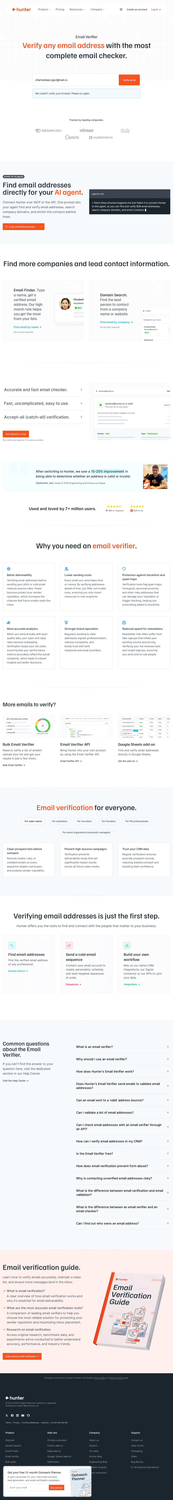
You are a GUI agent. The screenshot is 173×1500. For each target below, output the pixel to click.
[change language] (121, 9)
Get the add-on (126, 761)
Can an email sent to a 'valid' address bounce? (109, 1100)
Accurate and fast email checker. (35, 389)
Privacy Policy (100, 1378)
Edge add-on (54, 1451)
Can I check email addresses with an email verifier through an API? (119, 1127)
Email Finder (11, 1451)
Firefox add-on (55, 1445)
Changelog (136, 1451)
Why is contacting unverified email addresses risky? (114, 1178)
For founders (109, 821)
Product (43, 9)
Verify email (129, 80)
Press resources (97, 1472)
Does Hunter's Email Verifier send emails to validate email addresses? (118, 1086)
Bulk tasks (10, 1461)
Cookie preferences (30, 1422)
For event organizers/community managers (86, 832)
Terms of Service (116, 1378)
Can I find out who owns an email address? (107, 1223)
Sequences (72, 984)
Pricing (60, 9)
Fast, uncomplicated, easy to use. (36, 403)
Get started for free (16, 434)
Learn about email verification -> (22, 1356)
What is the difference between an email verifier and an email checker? (116, 1209)
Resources (76, 9)
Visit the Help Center (14, 1080)
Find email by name (26, 327)
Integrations (130, 984)
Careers (93, 1445)
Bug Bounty (137, 1461)
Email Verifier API (69, 761)
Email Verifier (12, 1456)
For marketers (59, 821)
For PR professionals (137, 821)
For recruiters (84, 821)
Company (96, 9)
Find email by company (115, 322)
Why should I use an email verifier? (101, 1059)
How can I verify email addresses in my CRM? (109, 1141)
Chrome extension (57, 1440)
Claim (134, 1456)
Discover (10, 1440)
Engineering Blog (98, 1461)
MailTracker (53, 1461)
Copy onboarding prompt (22, 226)
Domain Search (16, 971)
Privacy (16, 1422)
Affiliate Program (98, 1467)
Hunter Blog (95, 1456)
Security (44, 1422)
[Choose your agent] (41, 226)
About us (94, 1440)
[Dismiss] (88, 1470)
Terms (8, 1422)
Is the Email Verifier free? (94, 1153)
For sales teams (33, 821)
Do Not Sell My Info (59, 1422)
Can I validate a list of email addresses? (104, 1112)
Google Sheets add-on (59, 1456)
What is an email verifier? (94, 1047)
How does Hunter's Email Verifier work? (105, 1071)
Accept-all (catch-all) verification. (37, 417)
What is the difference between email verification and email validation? (119, 1192)
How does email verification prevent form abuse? (112, 1166)
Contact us (137, 1440)
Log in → (156, 9)
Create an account (137, 9)
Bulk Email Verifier (12, 765)
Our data (93, 1451)
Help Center (137, 1445)
